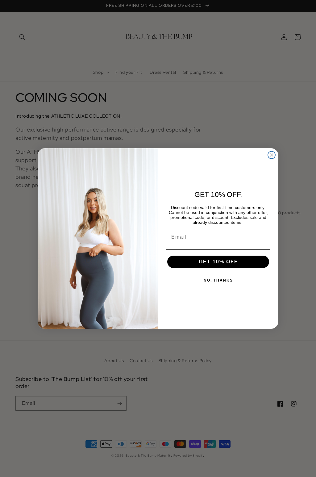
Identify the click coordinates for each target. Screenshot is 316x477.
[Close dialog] (271, 155)
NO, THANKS (218, 280)
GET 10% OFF (218, 261)
